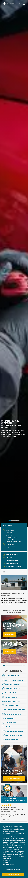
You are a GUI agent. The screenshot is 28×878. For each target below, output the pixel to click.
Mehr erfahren (9, 634)
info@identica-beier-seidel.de (13, 541)
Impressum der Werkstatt (13, 566)
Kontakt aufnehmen (12, 560)
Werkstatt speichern (12, 554)
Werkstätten (18, 572)
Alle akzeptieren (13, 874)
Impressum (6, 862)
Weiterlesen (6, 819)
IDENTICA (12, 572)
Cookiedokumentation (8, 864)
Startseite (8, 572)
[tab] (10, 520)
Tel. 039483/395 (10, 537)
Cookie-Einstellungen (13, 869)
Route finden (9, 557)
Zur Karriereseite (14, 779)
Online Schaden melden (12, 563)
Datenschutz (6, 860)
